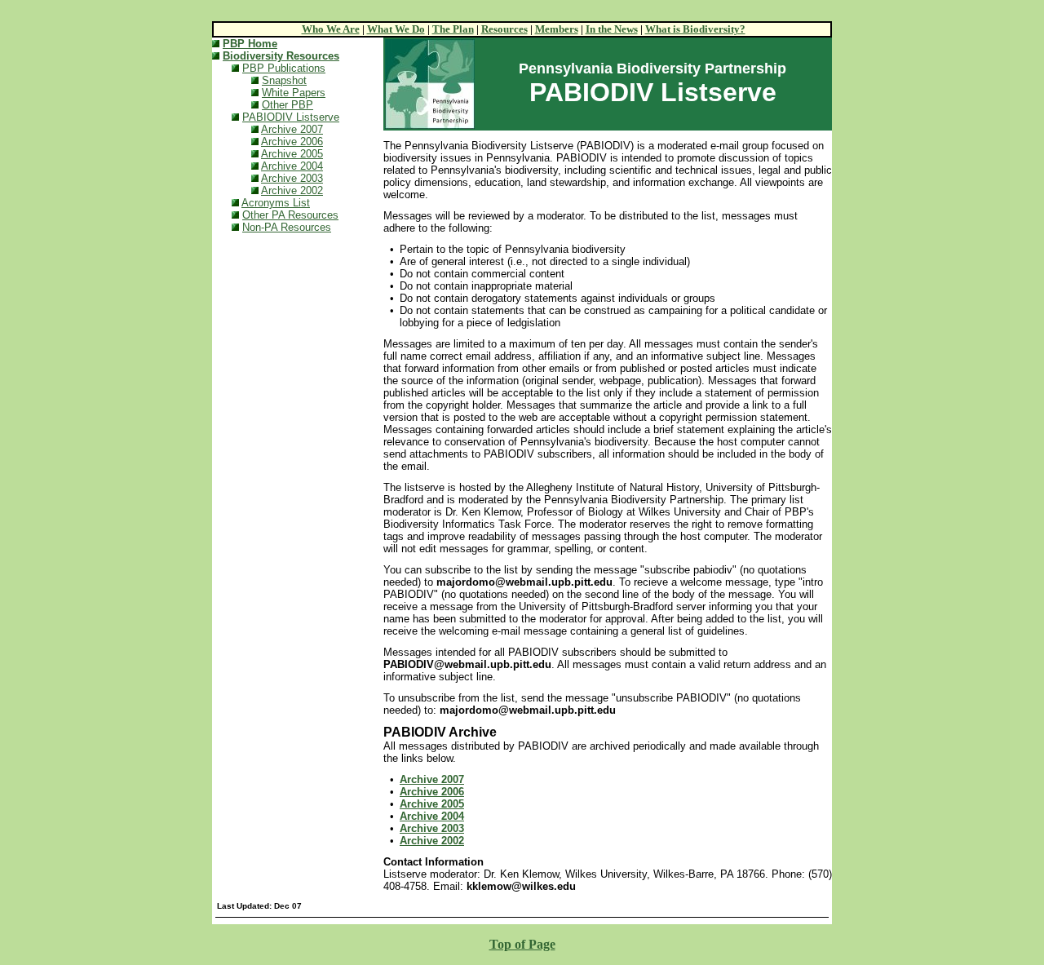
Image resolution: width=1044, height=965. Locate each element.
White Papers (293, 92)
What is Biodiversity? (695, 29)
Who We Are (331, 29)
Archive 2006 (292, 141)
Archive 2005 (292, 154)
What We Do (396, 29)
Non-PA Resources (286, 227)
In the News (612, 29)
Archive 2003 (292, 178)
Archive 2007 (292, 129)
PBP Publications (283, 68)
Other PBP (287, 105)
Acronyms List (275, 203)
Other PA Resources (290, 215)
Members (556, 29)
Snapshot (284, 80)
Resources (504, 29)
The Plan (453, 29)
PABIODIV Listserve (290, 117)
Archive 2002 (292, 190)
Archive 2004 (292, 166)
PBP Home (250, 44)
